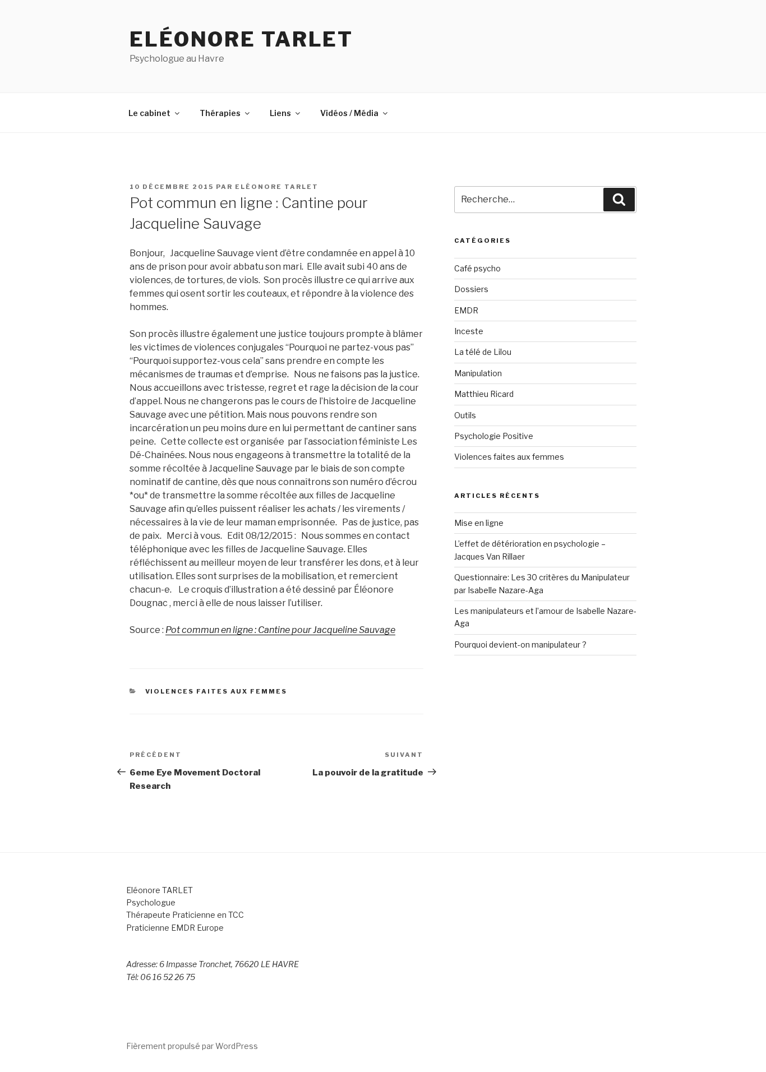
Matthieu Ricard (484, 394)
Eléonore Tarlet (241, 39)
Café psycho (477, 268)
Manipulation (478, 373)
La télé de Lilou (482, 352)
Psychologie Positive (493, 436)
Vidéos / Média (349, 113)
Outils (465, 415)
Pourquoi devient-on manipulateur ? (520, 644)
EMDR (466, 310)
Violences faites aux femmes (216, 691)
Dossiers (471, 289)
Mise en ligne (479, 523)
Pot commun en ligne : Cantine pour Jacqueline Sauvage (280, 630)
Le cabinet (149, 113)
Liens (280, 113)
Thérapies (220, 113)
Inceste (468, 331)
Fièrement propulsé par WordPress (192, 1046)
